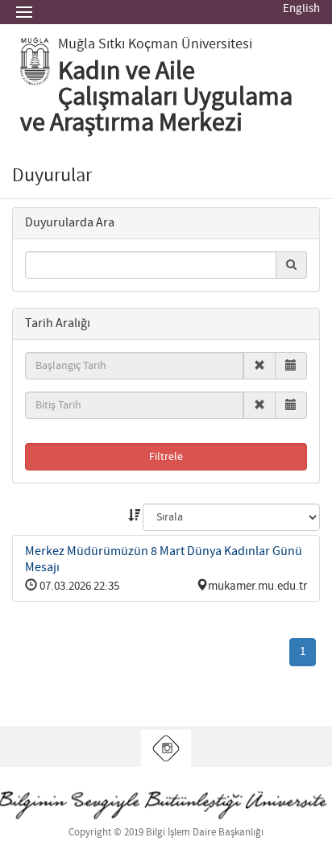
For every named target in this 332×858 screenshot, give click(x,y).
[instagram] (166, 749)
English (301, 9)
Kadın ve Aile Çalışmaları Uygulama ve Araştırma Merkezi (156, 97)
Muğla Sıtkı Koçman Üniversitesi (155, 44)
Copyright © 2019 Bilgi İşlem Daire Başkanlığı (166, 832)
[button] (69, 222)
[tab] (166, 223)
